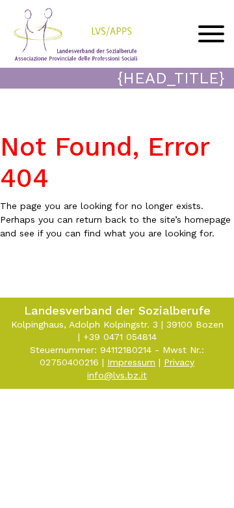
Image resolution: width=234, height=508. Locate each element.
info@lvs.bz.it (117, 375)
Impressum (131, 362)
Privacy (179, 362)
